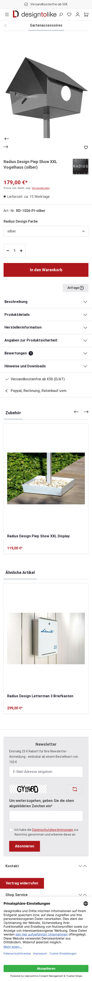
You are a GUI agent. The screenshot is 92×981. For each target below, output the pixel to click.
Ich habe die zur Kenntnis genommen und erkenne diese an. (47, 832)
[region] (46, 92)
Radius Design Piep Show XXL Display (38, 536)
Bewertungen (18, 353)
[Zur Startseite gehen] (34, 14)
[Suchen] (60, 14)
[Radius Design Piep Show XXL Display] (46, 478)
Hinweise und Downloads (25, 366)
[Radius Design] (80, 166)
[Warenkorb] (86, 14)
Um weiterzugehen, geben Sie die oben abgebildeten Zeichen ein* (41, 803)
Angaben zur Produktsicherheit (30, 340)
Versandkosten (41, 188)
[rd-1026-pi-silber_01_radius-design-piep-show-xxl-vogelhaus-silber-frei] (46, 92)
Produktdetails (17, 315)
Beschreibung (15, 302)
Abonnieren (24, 846)
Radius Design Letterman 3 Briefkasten (40, 696)
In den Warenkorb (46, 269)
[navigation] (81, 412)
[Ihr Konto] (77, 14)
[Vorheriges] (6, 139)
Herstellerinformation (23, 327)
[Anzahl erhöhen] (21, 251)
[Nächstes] (6, 147)
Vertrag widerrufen (22, 883)
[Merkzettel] (69, 14)
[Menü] (6, 14)
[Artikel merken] (86, 147)
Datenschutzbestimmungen (52, 830)
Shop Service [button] (16, 895)
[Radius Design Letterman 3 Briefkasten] (46, 638)
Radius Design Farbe (21, 221)
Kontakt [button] (12, 866)
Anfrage (73, 288)
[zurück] (5, 25)
